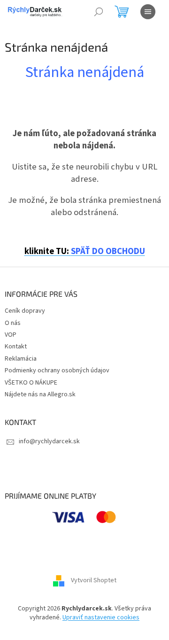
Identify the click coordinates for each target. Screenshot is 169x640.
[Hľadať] (98, 11)
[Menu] (147, 11)
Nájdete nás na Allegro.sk (40, 394)
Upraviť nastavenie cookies (100, 617)
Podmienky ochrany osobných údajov (57, 370)
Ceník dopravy (25, 311)
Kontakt (16, 346)
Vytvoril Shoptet (93, 580)
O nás (13, 323)
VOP (10, 334)
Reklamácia (21, 358)
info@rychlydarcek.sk (49, 441)
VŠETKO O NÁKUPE (31, 382)
